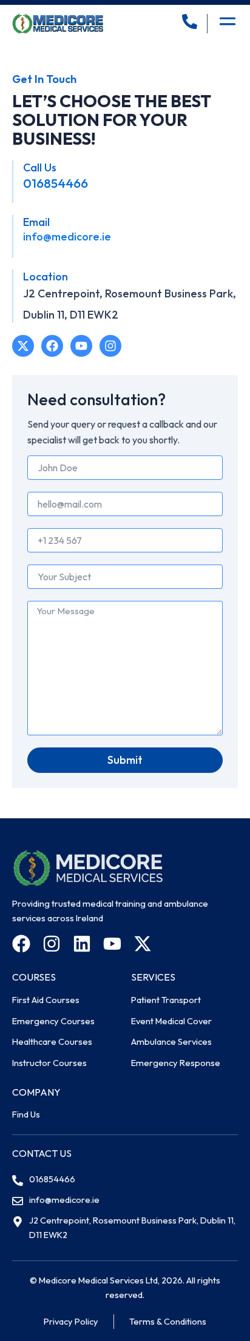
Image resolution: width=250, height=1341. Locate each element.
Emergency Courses (53, 1021)
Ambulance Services (171, 1041)
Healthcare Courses (52, 1041)
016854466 (55, 183)
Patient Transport (166, 999)
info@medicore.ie (67, 236)
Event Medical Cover (171, 1021)
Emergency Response (175, 1062)
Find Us (26, 1114)
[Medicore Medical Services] (57, 23)
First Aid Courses (45, 999)
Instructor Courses (49, 1062)
